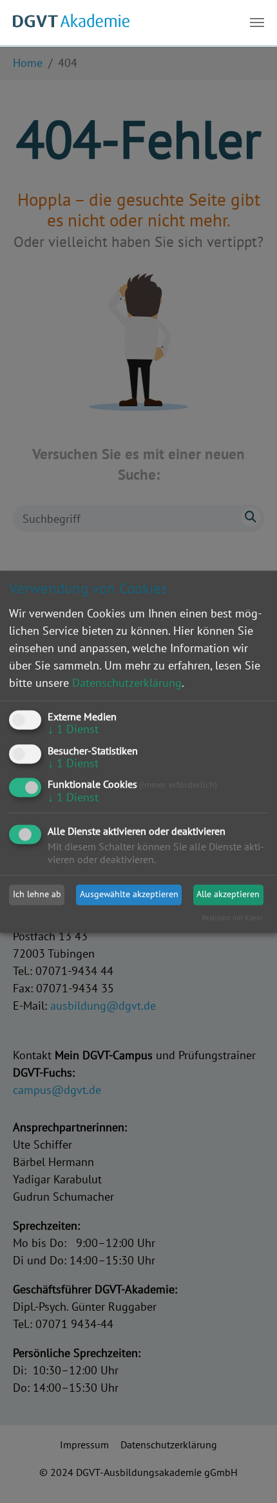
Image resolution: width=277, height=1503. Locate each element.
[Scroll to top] (246, 1472)
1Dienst (73, 729)
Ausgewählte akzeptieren (129, 894)
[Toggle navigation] (257, 22)
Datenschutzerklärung (127, 682)
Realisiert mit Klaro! (232, 917)
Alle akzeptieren (228, 894)
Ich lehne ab (37, 894)
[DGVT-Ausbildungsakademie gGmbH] (71, 22)
